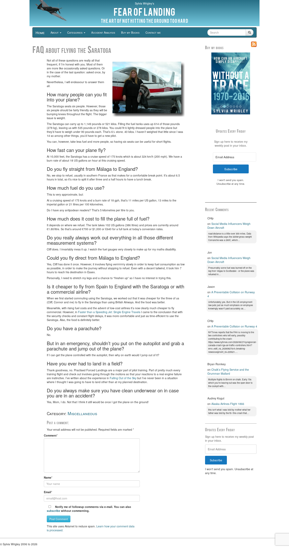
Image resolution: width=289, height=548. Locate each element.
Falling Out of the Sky (123, 378)
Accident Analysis (103, 32)
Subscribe (216, 460)
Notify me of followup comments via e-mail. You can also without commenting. (89, 509)
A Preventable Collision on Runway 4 (234, 326)
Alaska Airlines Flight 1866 (227, 404)
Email (47, 492)
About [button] (55, 32)
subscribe (53, 511)
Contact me (153, 32)
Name (47, 477)
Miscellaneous (82, 413)
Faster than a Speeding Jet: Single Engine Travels (109, 312)
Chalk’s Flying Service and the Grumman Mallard (228, 371)
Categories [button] (75, 32)
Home (40, 32)
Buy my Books (130, 32)
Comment (50, 435)
